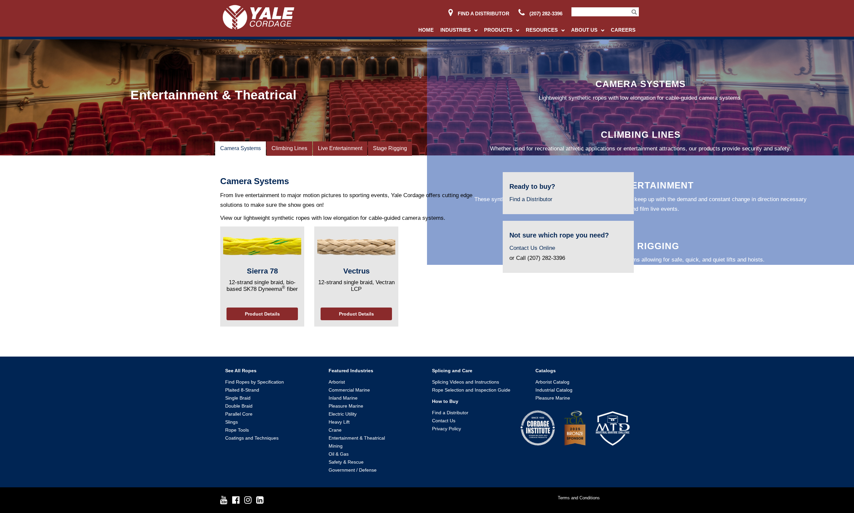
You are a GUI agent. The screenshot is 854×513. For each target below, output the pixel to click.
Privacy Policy (446, 428)
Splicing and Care (452, 370)
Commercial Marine (349, 390)
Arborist (337, 382)
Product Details (262, 314)
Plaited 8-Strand (242, 390)
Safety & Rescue (346, 462)
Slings (231, 422)
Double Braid (239, 406)
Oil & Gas (339, 454)
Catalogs (545, 370)
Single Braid (238, 398)
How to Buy (445, 401)
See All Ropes (241, 370)
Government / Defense (353, 470)
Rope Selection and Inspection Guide (471, 390)
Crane (335, 430)
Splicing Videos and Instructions (465, 382)
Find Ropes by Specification (254, 382)
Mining (336, 446)
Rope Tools (237, 430)
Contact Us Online (532, 248)
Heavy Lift (339, 422)
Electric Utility (343, 414)
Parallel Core (239, 414)
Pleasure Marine (346, 406)
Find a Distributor (482, 13)
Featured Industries (351, 370)
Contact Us (443, 420)
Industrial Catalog (553, 390)
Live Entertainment (340, 148)
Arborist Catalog (552, 382)
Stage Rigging (390, 148)
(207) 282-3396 (545, 13)
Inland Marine (343, 398)
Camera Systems (240, 148)
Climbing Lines (289, 148)
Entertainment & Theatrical (357, 438)
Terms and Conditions (579, 497)
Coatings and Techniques (252, 438)
